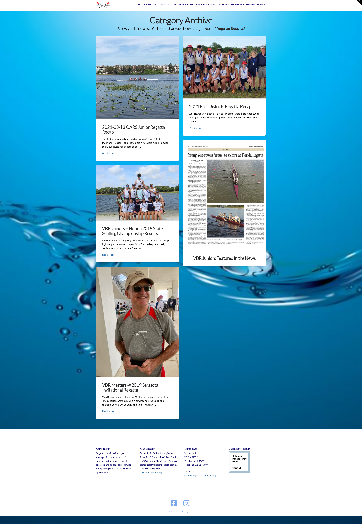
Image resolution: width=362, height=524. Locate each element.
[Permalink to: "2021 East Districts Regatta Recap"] (224, 67)
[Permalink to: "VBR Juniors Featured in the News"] (224, 195)
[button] (359, 2)
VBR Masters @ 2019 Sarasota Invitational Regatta (130, 387)
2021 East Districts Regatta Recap (220, 106)
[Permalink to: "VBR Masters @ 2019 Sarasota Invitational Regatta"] (137, 322)
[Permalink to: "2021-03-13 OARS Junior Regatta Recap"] (137, 77)
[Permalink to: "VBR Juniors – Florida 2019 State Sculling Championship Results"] (137, 192)
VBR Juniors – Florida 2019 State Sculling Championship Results (132, 231)
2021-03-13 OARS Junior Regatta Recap (133, 129)
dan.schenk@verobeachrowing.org (200, 475)
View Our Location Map (151, 472)
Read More (108, 153)
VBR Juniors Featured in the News (224, 258)
